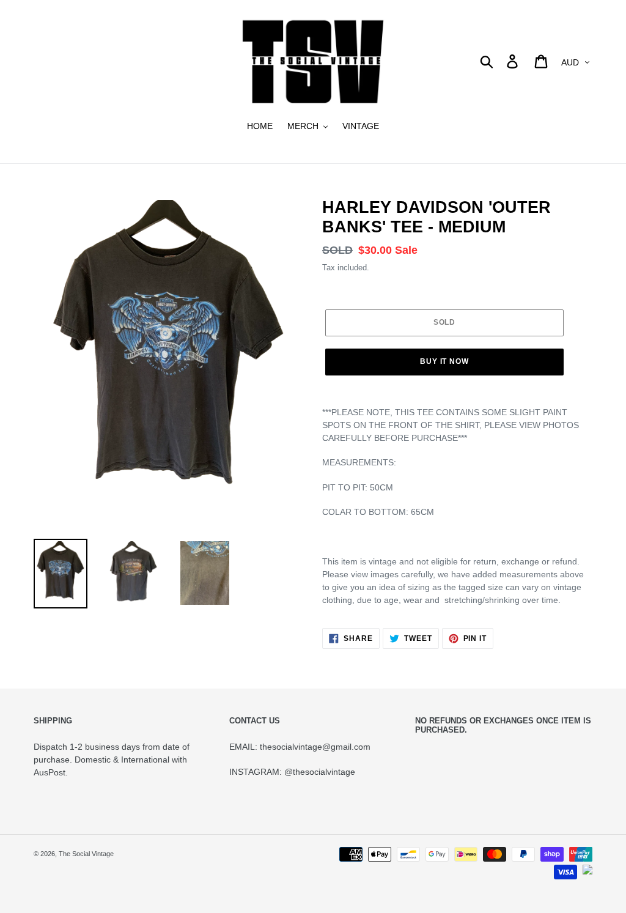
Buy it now (445, 361)
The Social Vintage (86, 853)
